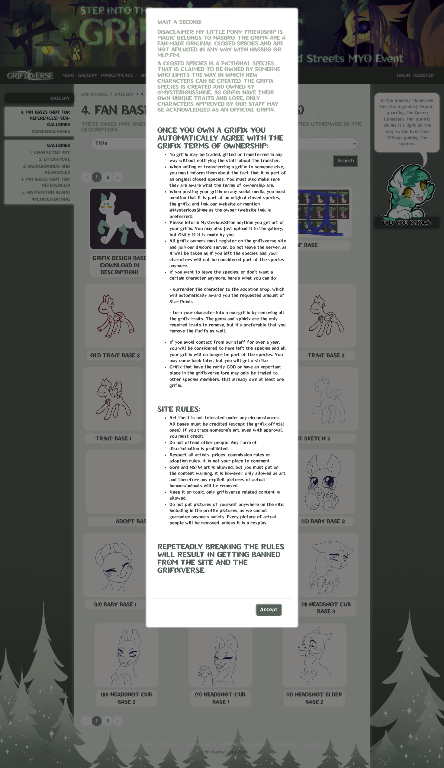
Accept (269, 610)
